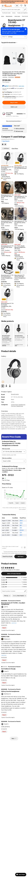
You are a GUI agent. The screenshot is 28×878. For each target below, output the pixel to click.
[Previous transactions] (22, 547)
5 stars (3, 577)
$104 (21, 520)
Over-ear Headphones (17, 406)
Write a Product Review (14, 573)
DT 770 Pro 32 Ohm (20, 337)
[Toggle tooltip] (16, 42)
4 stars (3, 580)
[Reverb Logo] (8, 6)
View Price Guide (7, 556)
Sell (17, 5)
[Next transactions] (25, 547)
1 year (17, 503)
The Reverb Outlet (6, 12)
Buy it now (13, 102)
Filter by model (6, 448)
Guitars (14, 12)
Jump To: (4, 36)
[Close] (25, 29)
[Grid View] (2, 144)
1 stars (3, 586)
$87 (21, 525)
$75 (21, 532)
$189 (21, 523)
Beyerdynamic (15, 394)
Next (13, 738)
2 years (23, 503)
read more (14, 623)
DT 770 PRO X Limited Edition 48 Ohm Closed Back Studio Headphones (6, 339)
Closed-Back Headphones (18, 404)
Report (4, 627)
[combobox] (12, 451)
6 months (11, 503)
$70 (21, 528)
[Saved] (21, 5)
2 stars (3, 584)
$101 (21, 535)
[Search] (25, 9)
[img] (20, 113)
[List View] (5, 144)
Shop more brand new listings (13, 121)
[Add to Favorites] (22, 25)
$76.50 (22, 530)
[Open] (24, 451)
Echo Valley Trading (9, 113)
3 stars (3, 582)
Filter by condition (7, 458)
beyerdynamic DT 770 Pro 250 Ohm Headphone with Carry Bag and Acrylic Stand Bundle (13, 73)
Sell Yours (20, 556)
